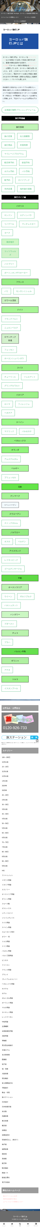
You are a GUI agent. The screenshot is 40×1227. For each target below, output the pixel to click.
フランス (20, 282)
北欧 (20, 487)
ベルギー (15, 468)
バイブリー (9, 264)
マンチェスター (29, 224)
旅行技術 (20, 127)
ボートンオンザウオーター (16, 273)
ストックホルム (11, 523)
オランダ (15, 450)
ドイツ (20, 310)
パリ (6, 291)
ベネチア (8, 413)
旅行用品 (8, 145)
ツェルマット (30, 377)
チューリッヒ (10, 377)
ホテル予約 (9, 171)
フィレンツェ (24, 404)
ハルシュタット (11, 605)
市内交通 (8, 189)
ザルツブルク (26, 596)
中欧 (20, 578)
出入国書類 (25, 136)
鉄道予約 (26, 162)
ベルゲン (22, 541)
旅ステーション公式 (9, 1196)
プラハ (7, 642)
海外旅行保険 (26, 189)
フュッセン (9, 350)
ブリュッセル (10, 477)
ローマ (7, 404)
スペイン (20, 422)
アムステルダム (11, 459)
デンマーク (15, 496)
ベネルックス (20, 441)
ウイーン (8, 596)
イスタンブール (11, 688)
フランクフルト (11, 319)
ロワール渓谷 (10, 300)
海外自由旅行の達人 (9, 1199)
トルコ (15, 679)
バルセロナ (27, 431)
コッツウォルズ (10, 253)
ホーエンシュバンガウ (14, 358)
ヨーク (7, 233)
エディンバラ (26, 215)
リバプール (9, 224)
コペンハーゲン (10, 505)
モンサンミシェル (24, 291)
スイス (20, 368)
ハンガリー (15, 614)
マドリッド (9, 431)
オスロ (7, 541)
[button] (36, 625)
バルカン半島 (20, 651)
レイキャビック (11, 560)
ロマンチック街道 (10, 338)
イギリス (20, 206)
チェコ (15, 633)
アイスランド (15, 551)
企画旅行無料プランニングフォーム (20, 110)
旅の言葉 (8, 136)
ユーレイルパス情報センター (12, 1202)
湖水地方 (10, 242)
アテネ (7, 670)
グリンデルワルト (12, 386)
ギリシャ (15, 661)
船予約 (7, 180)
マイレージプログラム (14, 154)
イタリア (20, 395)
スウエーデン (15, 514)
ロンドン (8, 215)
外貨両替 (24, 145)
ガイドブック (24, 180)
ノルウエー (15, 532)
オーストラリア (15, 587)
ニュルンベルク (11, 328)
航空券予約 (9, 162)
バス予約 (26, 171)
